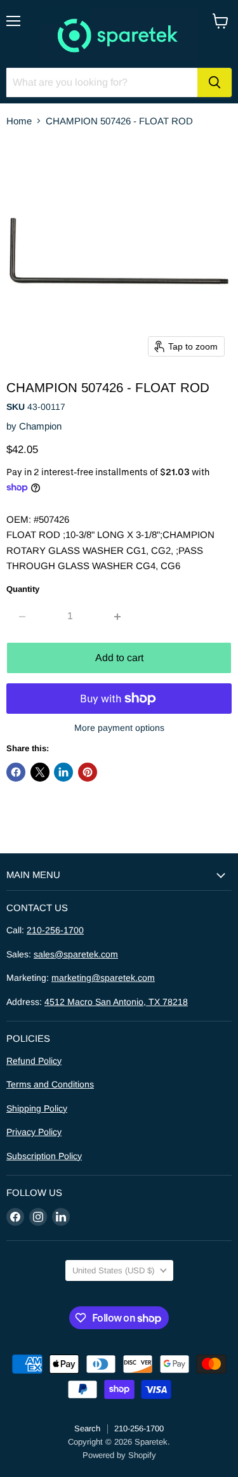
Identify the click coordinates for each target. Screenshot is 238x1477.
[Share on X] (40, 772)
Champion (40, 426)
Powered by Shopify (119, 1455)
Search (87, 1428)
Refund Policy (34, 1061)
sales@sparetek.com (76, 954)
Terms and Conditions (50, 1084)
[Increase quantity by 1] (118, 616)
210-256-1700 (55, 930)
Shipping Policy (36, 1108)
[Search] (214, 82)
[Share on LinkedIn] (63, 772)
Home (19, 120)
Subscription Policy (44, 1156)
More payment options (119, 728)
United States (113, 1270)
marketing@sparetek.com (103, 978)
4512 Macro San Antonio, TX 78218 (116, 1002)
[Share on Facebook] (15, 772)
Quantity (22, 589)
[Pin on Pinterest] (87, 772)
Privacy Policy (34, 1132)
